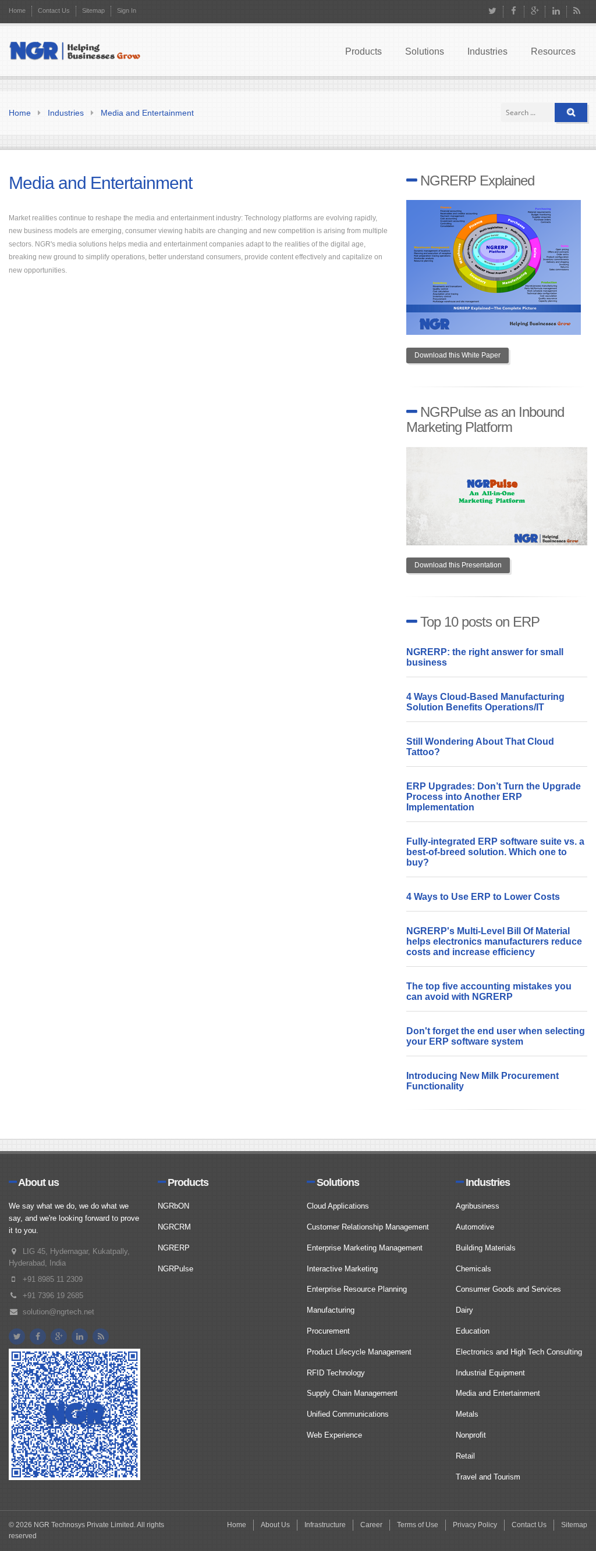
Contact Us (54, 10)
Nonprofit (471, 1435)
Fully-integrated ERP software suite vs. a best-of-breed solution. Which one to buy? (495, 852)
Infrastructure (325, 1525)
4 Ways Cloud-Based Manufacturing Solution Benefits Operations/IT (485, 702)
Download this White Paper (457, 355)
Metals (467, 1414)
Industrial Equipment (490, 1372)
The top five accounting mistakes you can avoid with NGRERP (489, 991)
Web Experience (334, 1435)
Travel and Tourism (488, 1477)
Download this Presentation (458, 565)
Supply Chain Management (352, 1393)
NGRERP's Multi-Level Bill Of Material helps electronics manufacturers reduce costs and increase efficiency (494, 941)
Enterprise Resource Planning (357, 1289)
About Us (275, 1525)
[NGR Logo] (74, 51)
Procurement (328, 1331)
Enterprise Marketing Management (365, 1247)
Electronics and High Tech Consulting (519, 1352)
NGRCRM (174, 1227)
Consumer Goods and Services (508, 1289)
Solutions (424, 51)
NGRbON (173, 1206)
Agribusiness (477, 1206)
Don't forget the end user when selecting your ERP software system (495, 1036)
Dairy (464, 1310)
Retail (465, 1456)
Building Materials (486, 1247)
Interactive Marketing (342, 1268)
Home (17, 10)
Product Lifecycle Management (359, 1352)
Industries (487, 51)
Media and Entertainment (147, 112)
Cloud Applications (338, 1206)
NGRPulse (175, 1268)
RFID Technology (336, 1372)
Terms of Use (417, 1525)
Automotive (475, 1227)
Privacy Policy (475, 1525)
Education (472, 1331)
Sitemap (93, 10)
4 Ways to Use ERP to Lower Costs (483, 897)
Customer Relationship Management (368, 1227)
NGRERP (174, 1247)
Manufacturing (330, 1310)
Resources (553, 51)
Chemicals (473, 1268)
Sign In (126, 10)
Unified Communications (348, 1414)
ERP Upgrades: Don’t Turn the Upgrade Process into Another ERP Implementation (493, 796)
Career (371, 1525)
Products (363, 51)
